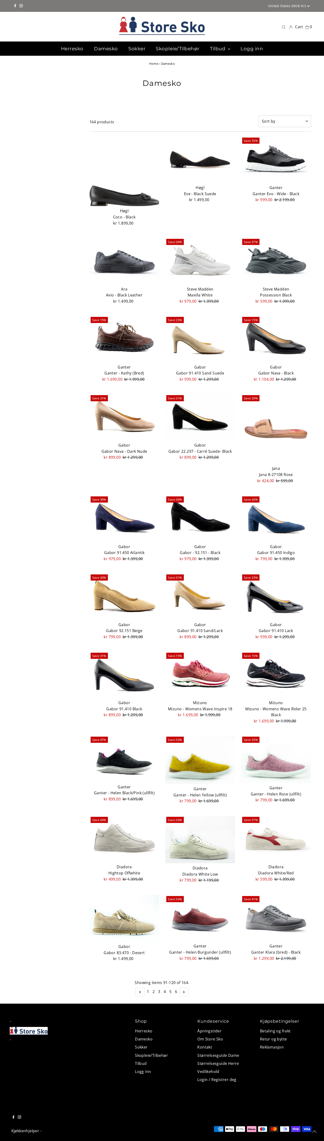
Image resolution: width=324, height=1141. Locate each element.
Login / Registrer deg (216, 1079)
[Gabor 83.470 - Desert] (124, 918)
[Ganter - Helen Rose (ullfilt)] (276, 759)
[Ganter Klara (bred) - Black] (276, 918)
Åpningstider (209, 1031)
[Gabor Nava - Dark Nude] (124, 417)
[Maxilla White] (200, 261)
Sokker (141, 1047)
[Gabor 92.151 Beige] (124, 596)
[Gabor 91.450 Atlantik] (124, 518)
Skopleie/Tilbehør (151, 1055)
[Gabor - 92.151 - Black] (200, 518)
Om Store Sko (210, 1039)
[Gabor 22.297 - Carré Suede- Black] (200, 417)
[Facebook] (15, 6)
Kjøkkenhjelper (25, 1130)
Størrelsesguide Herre (218, 1063)
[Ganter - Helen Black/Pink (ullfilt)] (124, 758)
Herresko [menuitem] (72, 48)
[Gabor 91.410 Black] (124, 674)
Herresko (143, 1031)
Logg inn (143, 1071)
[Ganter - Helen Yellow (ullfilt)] (200, 759)
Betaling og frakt (275, 1031)
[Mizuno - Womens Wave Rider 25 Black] (276, 674)
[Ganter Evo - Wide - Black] (276, 159)
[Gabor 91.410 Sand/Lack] (200, 596)
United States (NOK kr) (287, 6)
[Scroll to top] (314, 1131)
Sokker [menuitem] (136, 48)
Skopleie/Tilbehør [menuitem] (177, 48)
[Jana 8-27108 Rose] (276, 429)
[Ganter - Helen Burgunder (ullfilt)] (200, 918)
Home (153, 63)
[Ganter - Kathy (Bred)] (124, 339)
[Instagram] (21, 6)
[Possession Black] (276, 261)
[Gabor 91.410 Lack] (276, 596)
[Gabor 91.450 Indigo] (276, 518)
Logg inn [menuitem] (252, 48)
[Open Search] (284, 26)
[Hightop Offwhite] (124, 839)
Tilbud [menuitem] (218, 48)
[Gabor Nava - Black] (276, 339)
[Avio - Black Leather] (124, 261)
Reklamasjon (272, 1047)
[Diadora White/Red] (276, 839)
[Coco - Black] (124, 171)
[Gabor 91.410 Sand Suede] (200, 339)
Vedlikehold (208, 1071)
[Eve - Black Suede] (200, 159)
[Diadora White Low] (200, 839)
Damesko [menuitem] (106, 48)
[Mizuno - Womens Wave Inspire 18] (200, 674)
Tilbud (141, 1063)
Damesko (144, 1039)
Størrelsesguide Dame (218, 1055)
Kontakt (204, 1047)
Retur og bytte (273, 1039)
